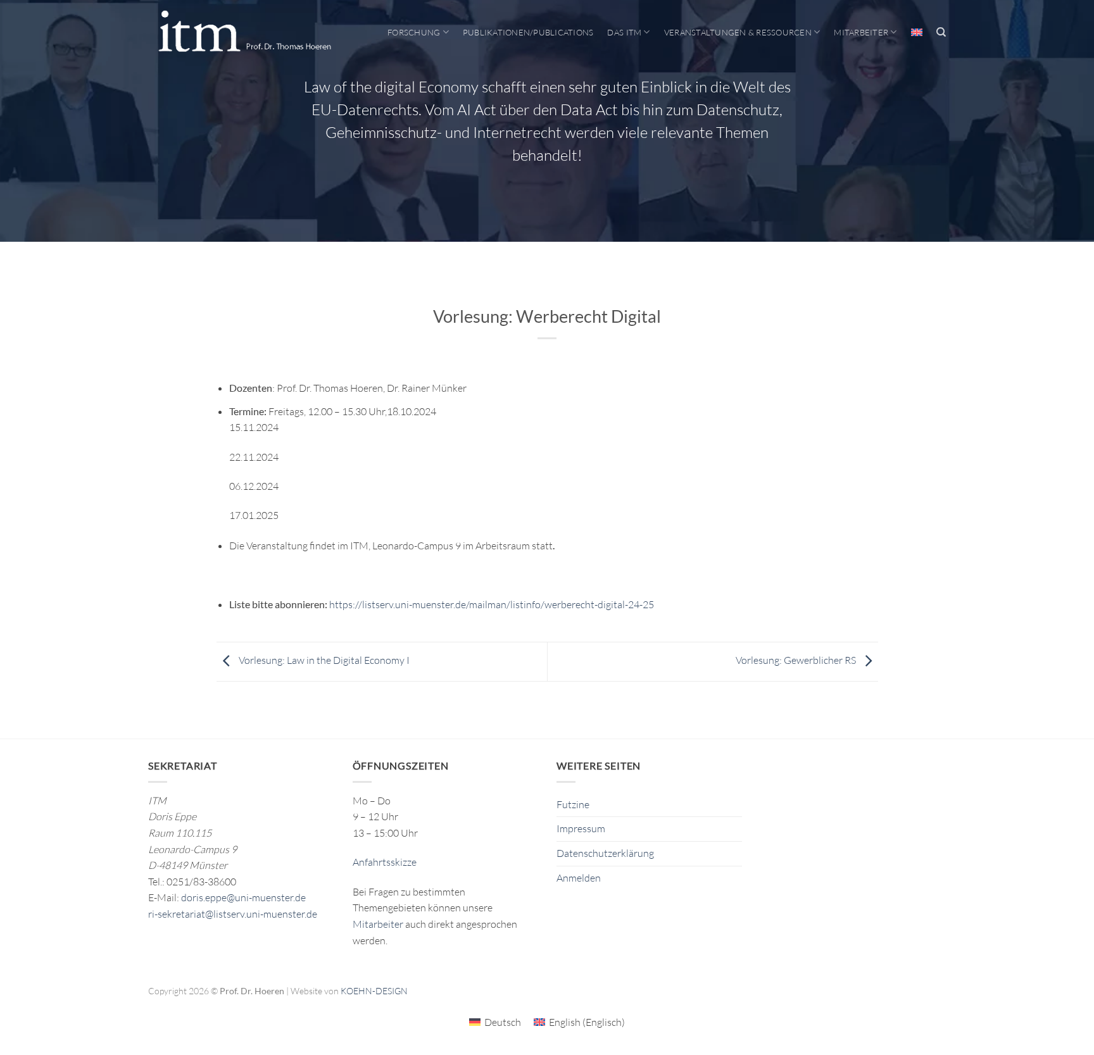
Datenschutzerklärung (605, 853)
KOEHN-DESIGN (374, 990)
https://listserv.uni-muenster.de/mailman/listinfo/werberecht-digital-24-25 (491, 604)
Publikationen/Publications (528, 32)
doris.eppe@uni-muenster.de (243, 897)
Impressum (580, 828)
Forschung (413, 32)
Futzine (572, 804)
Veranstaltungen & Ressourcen (738, 32)
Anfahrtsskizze (385, 862)
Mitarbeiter (861, 32)
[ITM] (244, 32)
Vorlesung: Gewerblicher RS (797, 660)
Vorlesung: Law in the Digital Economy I (323, 660)
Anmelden (578, 877)
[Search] (941, 32)
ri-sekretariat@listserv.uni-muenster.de (232, 914)
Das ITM (624, 32)
